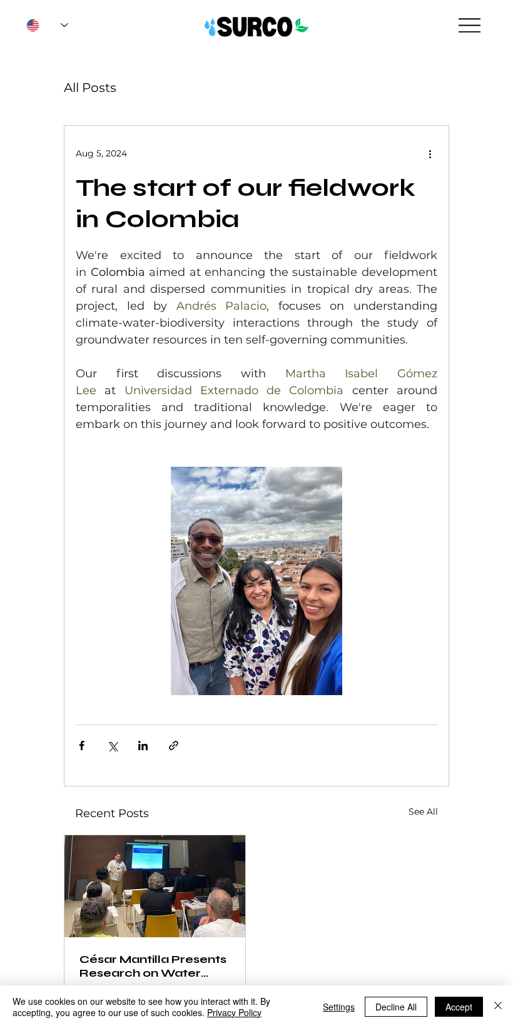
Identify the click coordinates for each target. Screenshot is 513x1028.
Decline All (396, 1006)
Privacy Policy (234, 1012)
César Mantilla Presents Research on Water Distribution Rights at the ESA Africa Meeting (154, 966)
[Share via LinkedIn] (143, 745)
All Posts (90, 87)
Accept (458, 1006)
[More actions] (429, 153)
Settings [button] (339, 1006)
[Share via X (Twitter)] (112, 745)
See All (423, 811)
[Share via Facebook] (82, 745)
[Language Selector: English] (47, 25)
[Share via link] (174, 745)
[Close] (497, 1006)
